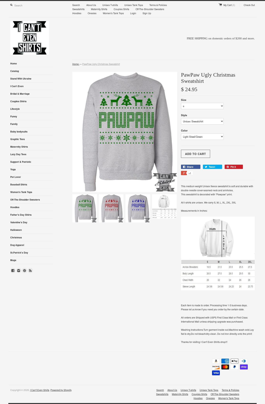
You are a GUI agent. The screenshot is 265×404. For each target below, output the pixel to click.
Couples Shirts (121, 9)
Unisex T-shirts (110, 5)
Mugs (13, 260)
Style (184, 115)
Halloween (16, 230)
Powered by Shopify (60, 390)
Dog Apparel (17, 245)
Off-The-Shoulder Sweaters (150, 9)
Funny (13, 116)
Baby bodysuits (19, 131)
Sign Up (147, 13)
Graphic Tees (17, 139)
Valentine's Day (18, 222)
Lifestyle (15, 109)
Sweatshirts (78, 9)
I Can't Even (16, 86)
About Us (91, 5)
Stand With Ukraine (20, 78)
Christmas (16, 237)
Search (76, 5)
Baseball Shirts (18, 184)
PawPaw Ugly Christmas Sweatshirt (101, 64)
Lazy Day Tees (18, 154)
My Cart (229, 5)
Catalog (14, 71)
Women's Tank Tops (113, 13)
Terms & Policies (158, 5)
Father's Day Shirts (21, 214)
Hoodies (76, 13)
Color (184, 130)
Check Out (249, 5)
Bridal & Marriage (20, 93)
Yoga (13, 169)
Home (13, 63)
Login (133, 13)
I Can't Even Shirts (39, 390)
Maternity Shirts (99, 9)
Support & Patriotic (20, 162)
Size (183, 100)
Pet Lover (15, 177)
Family (14, 124)
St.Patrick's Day (19, 252)
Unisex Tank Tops (133, 5)
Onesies (92, 13)
